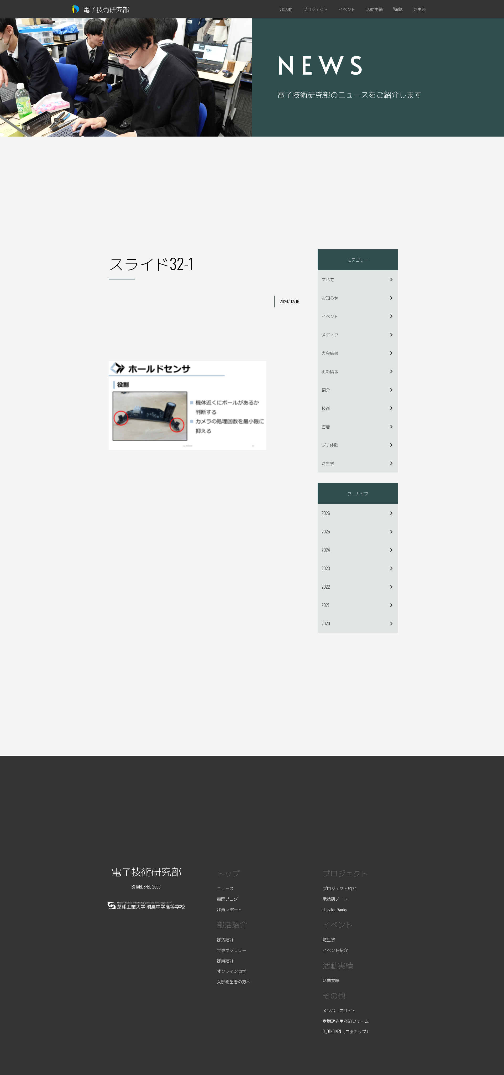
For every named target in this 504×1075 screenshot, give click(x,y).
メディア (330, 334)
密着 (326, 426)
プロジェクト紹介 (339, 888)
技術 (326, 408)
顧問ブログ (227, 899)
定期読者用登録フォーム (346, 1021)
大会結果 (330, 353)
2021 (325, 605)
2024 (326, 550)
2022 (326, 587)
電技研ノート (335, 899)
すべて (328, 279)
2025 (326, 531)
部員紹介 (225, 960)
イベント (330, 316)
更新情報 (330, 371)
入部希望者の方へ (233, 981)
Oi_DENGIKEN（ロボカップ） (346, 1031)
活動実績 (331, 980)
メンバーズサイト (339, 1010)
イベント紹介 (335, 950)
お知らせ (330, 298)
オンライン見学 (231, 971)
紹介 (326, 390)
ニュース (225, 888)
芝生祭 (328, 463)
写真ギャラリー (231, 950)
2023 (326, 568)
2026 (326, 513)
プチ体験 (330, 445)
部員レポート (229, 909)
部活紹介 (225, 939)
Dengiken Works (335, 909)
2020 (326, 623)
